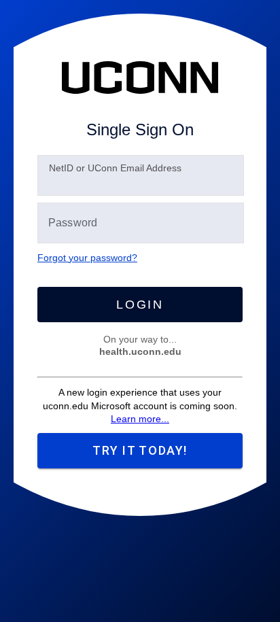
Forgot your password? (87, 257)
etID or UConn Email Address (115, 167)
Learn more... (140, 418)
